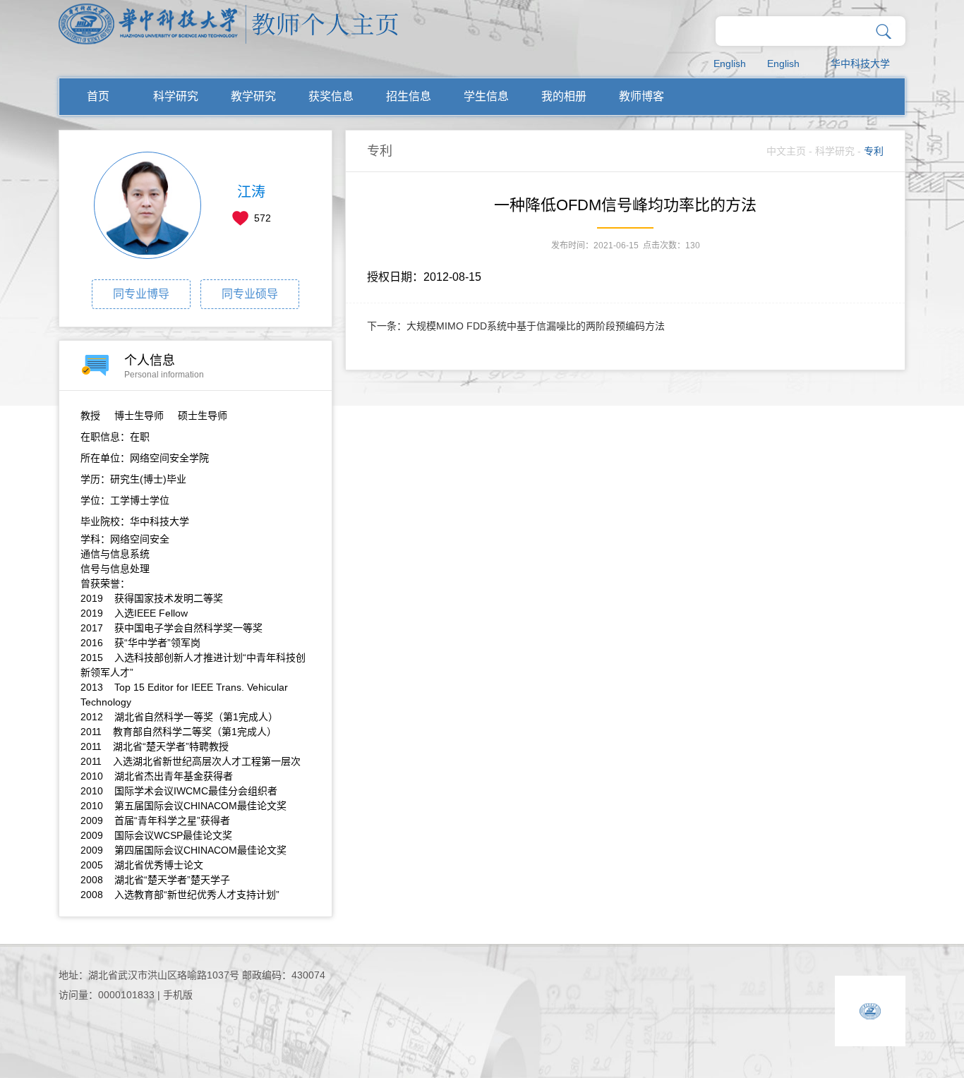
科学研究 (175, 96)
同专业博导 (141, 294)
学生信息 (486, 96)
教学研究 (253, 96)
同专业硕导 (250, 294)
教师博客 (641, 96)
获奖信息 (331, 96)
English (729, 63)
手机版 (178, 994)
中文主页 (786, 151)
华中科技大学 (860, 63)
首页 (98, 96)
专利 (874, 151)
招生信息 (408, 96)
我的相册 (563, 96)
